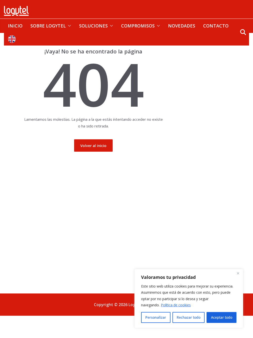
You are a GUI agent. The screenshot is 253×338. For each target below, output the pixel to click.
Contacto (216, 26)
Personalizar (155, 317)
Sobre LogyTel (48, 26)
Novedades (181, 26)
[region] (188, 298)
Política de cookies (176, 305)
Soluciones (93, 26)
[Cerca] (238, 273)
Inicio (15, 26)
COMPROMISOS (138, 26)
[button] (68, 25)
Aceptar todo (221, 317)
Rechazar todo (188, 317)
